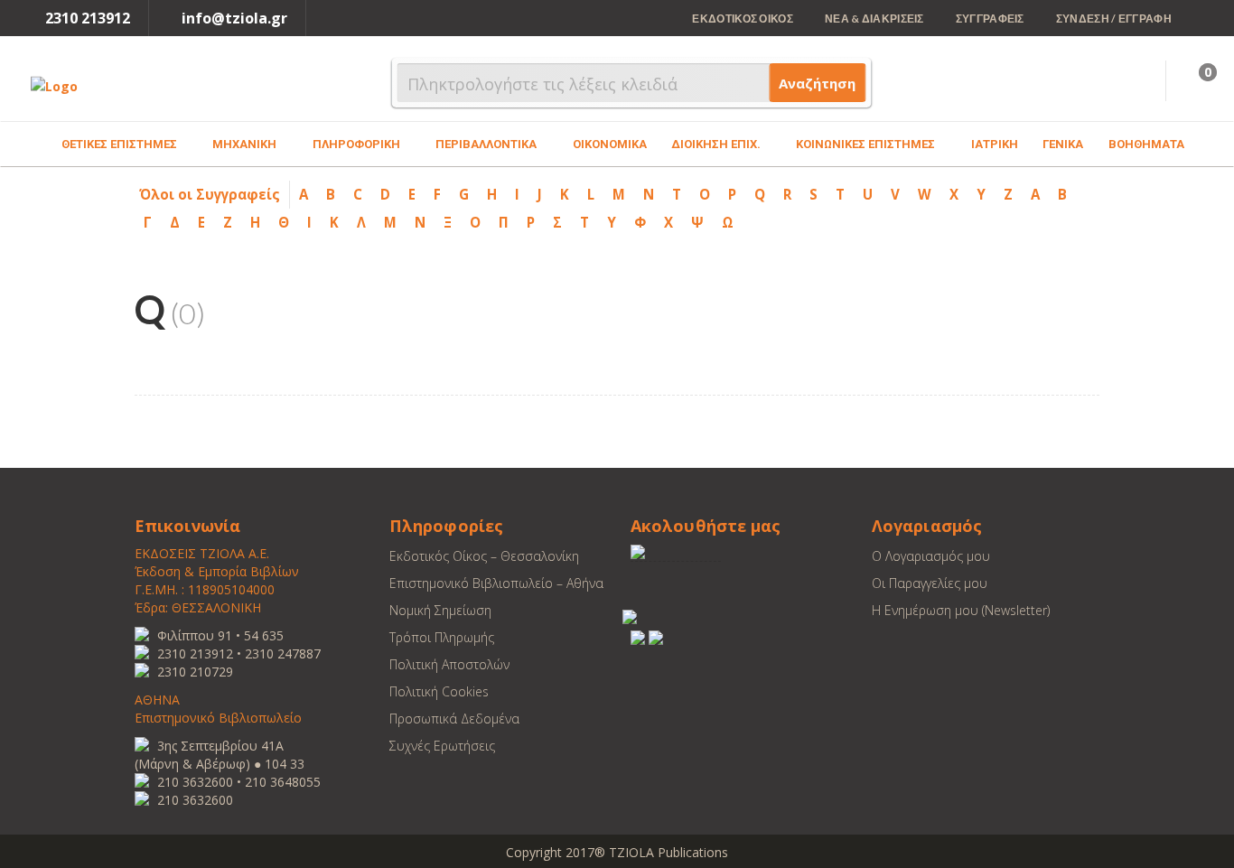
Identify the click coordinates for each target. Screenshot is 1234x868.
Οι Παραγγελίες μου (929, 583)
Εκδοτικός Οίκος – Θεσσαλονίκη (484, 556)
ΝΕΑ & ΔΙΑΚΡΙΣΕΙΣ (874, 18)
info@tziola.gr (234, 18)
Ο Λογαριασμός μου (931, 556)
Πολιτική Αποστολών (449, 664)
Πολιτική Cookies (439, 691)
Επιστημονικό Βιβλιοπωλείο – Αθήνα (496, 583)
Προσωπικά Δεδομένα (454, 718)
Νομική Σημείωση (440, 610)
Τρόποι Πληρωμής (441, 637)
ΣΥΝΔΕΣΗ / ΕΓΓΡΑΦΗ (1114, 18)
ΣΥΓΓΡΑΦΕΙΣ (990, 18)
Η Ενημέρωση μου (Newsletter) (961, 610)
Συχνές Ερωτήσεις (442, 745)
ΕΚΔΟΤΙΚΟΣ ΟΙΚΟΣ (742, 18)
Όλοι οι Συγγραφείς (209, 194)
